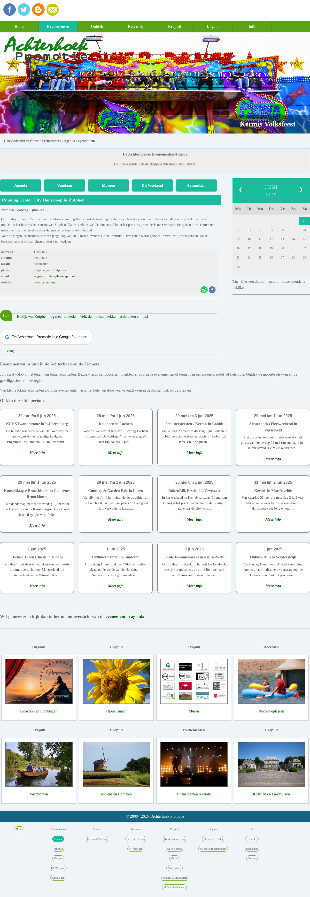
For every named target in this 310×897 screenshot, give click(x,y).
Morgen (108, 185)
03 (249, 230)
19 (271, 248)
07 (293, 230)
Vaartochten (39, 794)
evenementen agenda (125, 616)
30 (238, 267)
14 (293, 239)
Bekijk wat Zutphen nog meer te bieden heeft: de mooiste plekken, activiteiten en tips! (82, 316)
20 (282, 248)
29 (304, 257)
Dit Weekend (152, 185)
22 (304, 248)
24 (249, 257)
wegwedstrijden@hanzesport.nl (54, 276)
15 (304, 239)
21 (293, 248)
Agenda (69, 141)
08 (304, 230)
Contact (252, 858)
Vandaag (64, 185)
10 (249, 239)
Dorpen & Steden (97, 839)
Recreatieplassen (271, 711)
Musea (194, 711)
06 (282, 230)
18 (260, 248)
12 (271, 239)
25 (260, 257)
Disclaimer (252, 848)
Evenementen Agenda (194, 794)
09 (238, 239)
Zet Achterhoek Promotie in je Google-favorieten (46, 337)
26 (271, 257)
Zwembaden (136, 848)
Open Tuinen (116, 711)
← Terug (7, 351)
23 (238, 257)
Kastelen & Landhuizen (174, 877)
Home (19, 26)
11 (260, 239)
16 (238, 248)
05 (271, 230)
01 (304, 220)
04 (260, 230)
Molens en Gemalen (116, 794)
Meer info (37, 453)
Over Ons (252, 839)
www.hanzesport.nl (46, 282)
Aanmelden (196, 185)
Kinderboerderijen (174, 839)
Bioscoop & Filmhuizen (213, 848)
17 (249, 248)
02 (238, 230)
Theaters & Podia (213, 839)
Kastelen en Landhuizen (271, 794)
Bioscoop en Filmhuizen (38, 711)
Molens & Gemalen (174, 887)
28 (293, 257)
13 (282, 239)
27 (282, 257)
